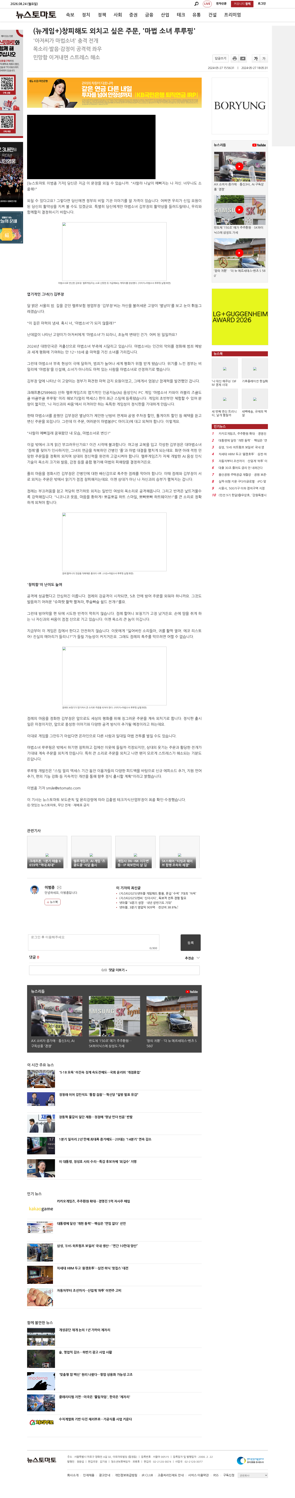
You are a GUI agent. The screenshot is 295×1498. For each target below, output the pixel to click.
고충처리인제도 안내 (171, 1475)
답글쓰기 (220, 58)
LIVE (207, 3)
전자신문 (221, 3)
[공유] (243, 58)
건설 (212, 15)
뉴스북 (53, 902)
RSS (216, 1475)
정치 (86, 15)
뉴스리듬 (220, 145)
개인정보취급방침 (126, 1475)
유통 (196, 15)
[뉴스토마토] (36, 14)
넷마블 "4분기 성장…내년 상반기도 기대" (145, 902)
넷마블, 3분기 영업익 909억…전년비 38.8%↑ (148, 907)
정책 (102, 15)
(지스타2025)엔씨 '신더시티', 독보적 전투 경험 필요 (152, 898)
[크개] (256, 58)
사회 (118, 15)
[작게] (264, 58)
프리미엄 (232, 15)
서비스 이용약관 (198, 1475)
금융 (149, 15)
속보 (70, 15)
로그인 (262, 3)
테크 (181, 15)
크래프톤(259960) (42, 393)
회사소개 (72, 1475)
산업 (165, 15)
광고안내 (104, 1475)
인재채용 (88, 1475)
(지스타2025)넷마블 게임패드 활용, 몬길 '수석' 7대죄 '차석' (157, 893)
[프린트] (235, 58)
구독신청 (228, 1475)
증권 (133, 15)
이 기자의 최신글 (128, 888)
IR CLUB (147, 1475)
